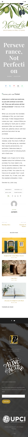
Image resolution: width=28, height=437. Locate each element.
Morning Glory (6, 224)
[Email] (18, 85)
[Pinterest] (14, 85)
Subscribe (6, 401)
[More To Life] (14, 26)
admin (10, 76)
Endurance (8, 189)
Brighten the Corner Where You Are (14, 255)
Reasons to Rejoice (23, 225)
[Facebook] (5, 85)
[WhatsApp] (22, 85)
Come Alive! (14, 278)
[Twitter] (10, 85)
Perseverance (18, 192)
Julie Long (8, 192)
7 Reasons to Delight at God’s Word (14, 300)
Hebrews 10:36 (18, 189)
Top (14, 433)
